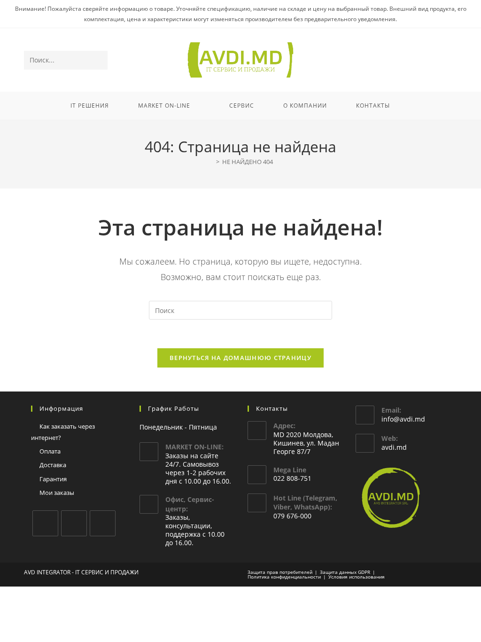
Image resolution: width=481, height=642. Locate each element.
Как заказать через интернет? (63, 431)
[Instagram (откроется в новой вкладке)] (425, 60)
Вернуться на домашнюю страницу (240, 357)
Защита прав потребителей (280, 572)
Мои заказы (56, 492)
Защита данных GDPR (345, 572)
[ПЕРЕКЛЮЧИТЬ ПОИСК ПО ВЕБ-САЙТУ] (416, 106)
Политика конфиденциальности (284, 576)
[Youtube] (103, 523)
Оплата (50, 451)
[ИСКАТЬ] (99, 60)
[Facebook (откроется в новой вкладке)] (412, 60)
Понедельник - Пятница (178, 427)
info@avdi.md (403, 419)
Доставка (52, 465)
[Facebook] (45, 523)
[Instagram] (74, 523)
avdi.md (394, 447)
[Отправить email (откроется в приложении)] (450, 60)
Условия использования (356, 576)
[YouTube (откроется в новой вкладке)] (438, 60)
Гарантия (53, 479)
